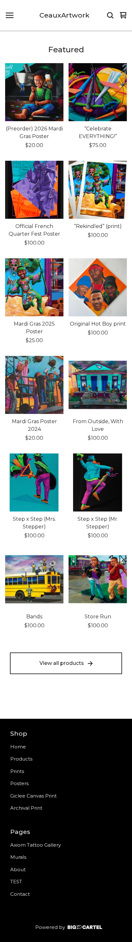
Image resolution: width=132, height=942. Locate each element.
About (18, 869)
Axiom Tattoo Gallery (35, 845)
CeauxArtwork (64, 15)
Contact (20, 894)
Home (18, 747)
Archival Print (26, 808)
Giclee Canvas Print (33, 796)
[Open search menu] (110, 15)
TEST (16, 882)
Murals (18, 857)
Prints (17, 771)
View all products (61, 663)
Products (21, 759)
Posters (19, 783)
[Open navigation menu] (9, 15)
